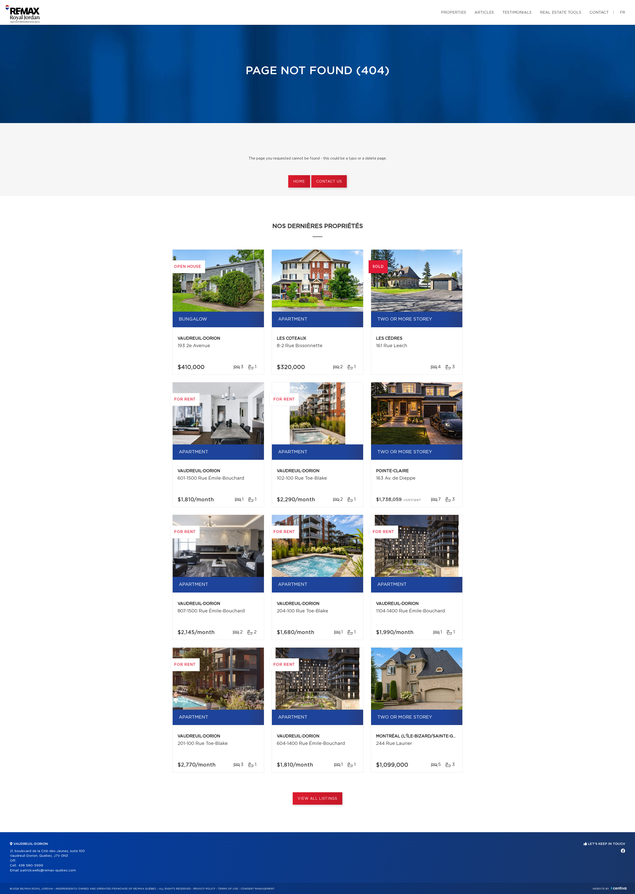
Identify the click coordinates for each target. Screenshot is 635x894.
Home (299, 181)
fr (622, 12)
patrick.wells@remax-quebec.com (48, 870)
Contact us (329, 181)
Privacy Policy (204, 889)
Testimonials (517, 12)
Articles (484, 12)
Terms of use (228, 889)
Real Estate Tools (560, 12)
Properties (453, 12)
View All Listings (317, 798)
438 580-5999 (30, 865)
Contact (599, 12)
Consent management (258, 889)
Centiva (619, 888)
